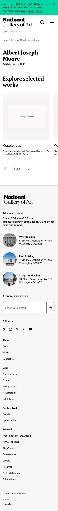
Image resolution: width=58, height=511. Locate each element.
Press (5, 352)
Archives (7, 466)
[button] (5, 168)
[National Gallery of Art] (29, 199)
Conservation (10, 454)
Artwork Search (11, 441)
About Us (8, 346)
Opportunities (10, 420)
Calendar (7, 380)
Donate (6, 414)
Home (6, 40)
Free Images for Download (17, 435)
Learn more (35, 10)
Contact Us (9, 358)
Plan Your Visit (10, 374)
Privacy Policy (8, 504)
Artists (14, 40)
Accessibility (9, 392)
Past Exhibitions (11, 473)
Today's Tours (10, 386)
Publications (9, 479)
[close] (54, 4)
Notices (6, 499)
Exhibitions (9, 399)
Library (6, 460)
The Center (9, 448)
